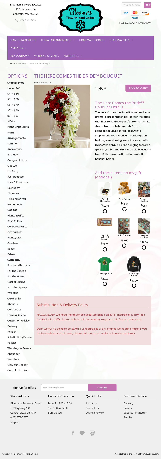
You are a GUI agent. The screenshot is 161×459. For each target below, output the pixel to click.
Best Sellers (14, 221)
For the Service (16, 271)
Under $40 (13, 88)
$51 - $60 (13, 99)
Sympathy (16, 48)
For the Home (15, 276)
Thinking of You (16, 199)
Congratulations (17, 160)
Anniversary (14, 149)
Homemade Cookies (92, 40)
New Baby (13, 188)
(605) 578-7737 (27, 20)
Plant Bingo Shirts (23, 40)
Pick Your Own (20, 56)
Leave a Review (16, 315)
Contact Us (14, 309)
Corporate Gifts (17, 226)
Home (12, 63)
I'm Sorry (12, 171)
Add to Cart (138, 88)
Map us (14, 422)
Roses (11, 249)
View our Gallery (17, 365)
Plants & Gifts (120, 40)
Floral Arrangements (56, 40)
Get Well (12, 166)
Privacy (12, 332)
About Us (13, 304)
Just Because (15, 177)
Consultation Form (18, 370)
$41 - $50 (13, 94)
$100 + (11, 121)
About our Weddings (13, 356)
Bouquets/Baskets (18, 265)
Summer (12, 143)
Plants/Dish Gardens (14, 240)
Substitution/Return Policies (19, 340)
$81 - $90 (13, 116)
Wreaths (12, 293)
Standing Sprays (17, 287)
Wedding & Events (46, 56)
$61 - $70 (13, 105)
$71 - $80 (13, 110)
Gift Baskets (14, 232)
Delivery (12, 326)
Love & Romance (17, 182)
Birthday (12, 154)
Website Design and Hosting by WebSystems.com (137, 454)
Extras (11, 254)
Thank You (13, 193)
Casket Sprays (16, 282)
